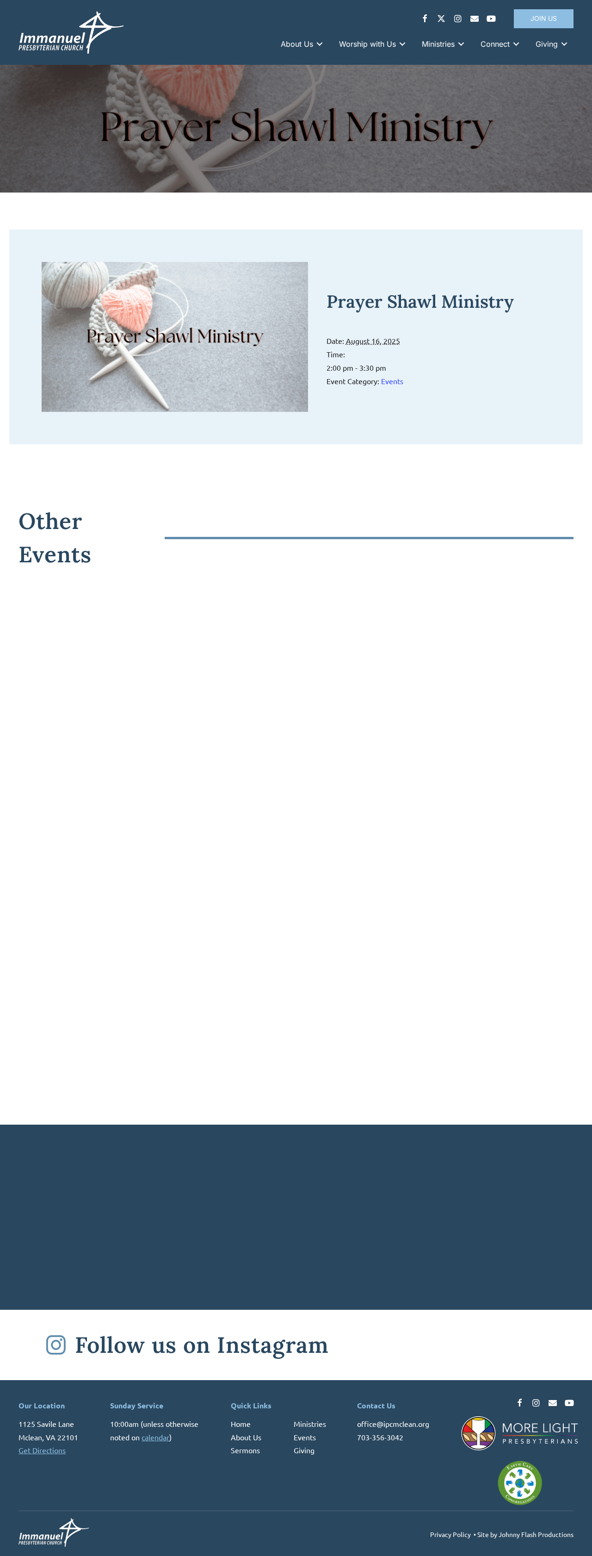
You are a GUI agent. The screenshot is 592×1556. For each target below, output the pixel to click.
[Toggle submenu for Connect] (516, 44)
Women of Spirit (72, 773)
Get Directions (42, 1450)
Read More (46, 821)
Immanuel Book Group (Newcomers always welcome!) (431, 779)
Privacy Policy (450, 1534)
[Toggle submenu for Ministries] (461, 44)
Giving (304, 1450)
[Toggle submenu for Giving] (564, 44)
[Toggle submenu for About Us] (319, 44)
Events (392, 381)
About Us (246, 1436)
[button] (424, 18)
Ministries (310, 1423)
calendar (155, 1436)
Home (241, 1423)
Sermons (245, 1450)
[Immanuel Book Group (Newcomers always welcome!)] (437, 668)
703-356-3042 (380, 1436)
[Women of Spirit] (154, 668)
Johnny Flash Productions (536, 1534)
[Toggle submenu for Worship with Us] (402, 44)
